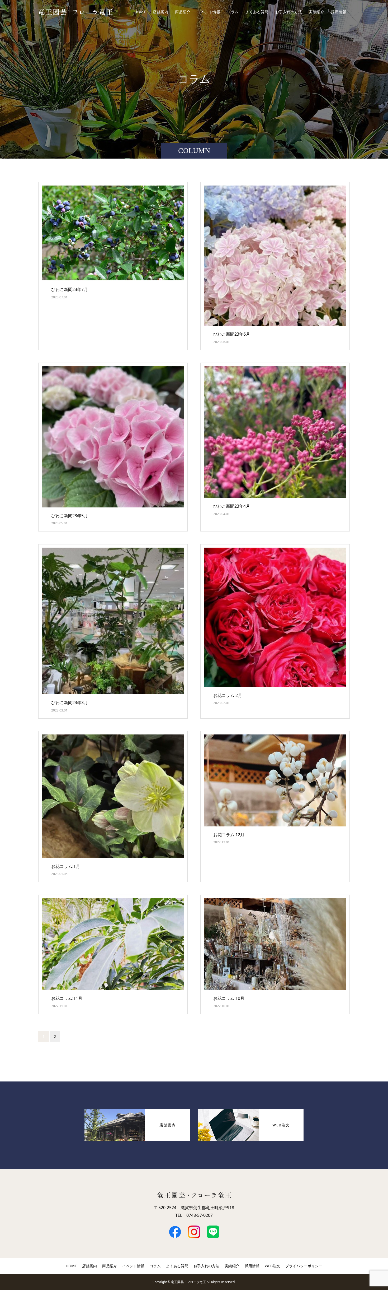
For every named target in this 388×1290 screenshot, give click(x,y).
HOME (140, 11)
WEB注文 (272, 1265)
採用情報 (338, 11)
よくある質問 (256, 11)
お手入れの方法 (288, 11)
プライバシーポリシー (303, 1265)
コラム (233, 11)
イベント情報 (208, 11)
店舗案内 (160, 11)
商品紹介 (182, 11)
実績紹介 (316, 11)
